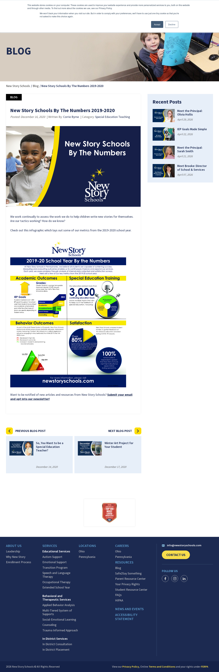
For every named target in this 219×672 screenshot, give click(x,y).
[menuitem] (24, 546)
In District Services (55, 639)
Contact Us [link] (178, 556)
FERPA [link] (204, 666)
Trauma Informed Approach (60, 630)
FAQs (118, 595)
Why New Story (15, 557)
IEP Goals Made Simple (192, 129)
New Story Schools (18, 85)
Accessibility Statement (126, 617)
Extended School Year (56, 587)
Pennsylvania (87, 557)
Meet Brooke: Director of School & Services (192, 167)
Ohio (82, 551)
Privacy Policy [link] (130, 666)
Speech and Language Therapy (56, 574)
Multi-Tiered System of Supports (57, 612)
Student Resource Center (131, 590)
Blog (36, 85)
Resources (124, 562)
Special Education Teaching (112, 117)
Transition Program (55, 567)
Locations (87, 546)
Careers (122, 546)
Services (49, 546)
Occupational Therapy (56, 582)
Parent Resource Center (130, 579)
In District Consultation (57, 644)
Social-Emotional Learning (59, 619)
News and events (129, 609)
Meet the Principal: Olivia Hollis (189, 112)
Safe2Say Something (128, 573)
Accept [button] (157, 24)
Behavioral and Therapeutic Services (56, 597)
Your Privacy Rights (127, 584)
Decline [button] (171, 24)
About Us (14, 546)
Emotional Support (54, 562)
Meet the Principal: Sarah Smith (189, 149)
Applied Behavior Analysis (58, 605)
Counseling (49, 625)
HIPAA (119, 600)
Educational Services (56, 551)
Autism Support (52, 557)
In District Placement (55, 649)
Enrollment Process (18, 562)
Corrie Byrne (71, 117)
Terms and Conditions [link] (162, 666)
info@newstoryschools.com (184, 545)
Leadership (13, 551)
